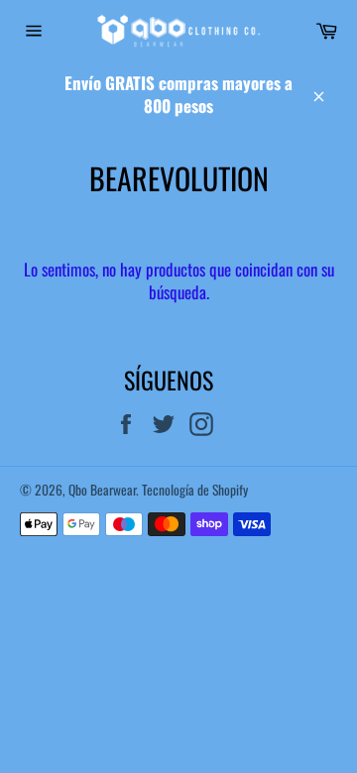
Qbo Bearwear (102, 489)
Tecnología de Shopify (195, 489)
